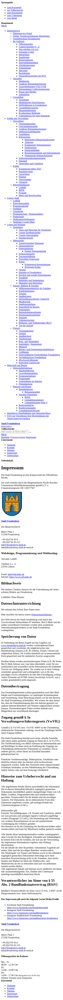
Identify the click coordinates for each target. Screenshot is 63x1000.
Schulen (22, 293)
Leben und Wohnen (16, 224)
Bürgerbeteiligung (21, 185)
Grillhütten (24, 352)
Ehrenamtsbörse (26, 246)
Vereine (22, 270)
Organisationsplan (27, 123)
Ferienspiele (24, 309)
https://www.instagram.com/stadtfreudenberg (27, 913)
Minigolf (23, 347)
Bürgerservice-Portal (22, 33)
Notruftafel (24, 100)
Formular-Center (26, 52)
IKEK (21, 190)
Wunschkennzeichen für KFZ (32, 76)
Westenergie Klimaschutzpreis (38, 155)
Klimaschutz (24, 137)
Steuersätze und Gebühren (31, 163)
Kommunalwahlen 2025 (30, 169)
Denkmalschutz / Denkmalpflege (28, 214)
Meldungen (24, 81)
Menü (4, 25)
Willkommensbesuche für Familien (35, 288)
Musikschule (24, 301)
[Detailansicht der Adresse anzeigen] (12, 515)
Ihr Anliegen (18, 41)
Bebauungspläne (32, 392)
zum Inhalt (12, 18)
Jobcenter (23, 70)
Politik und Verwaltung (17, 118)
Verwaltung (18, 121)
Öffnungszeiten (26, 44)
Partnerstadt (18, 216)
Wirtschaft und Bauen (17, 365)
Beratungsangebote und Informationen (42, 153)
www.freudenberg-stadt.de (13, 645)
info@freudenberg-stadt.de (13, 545)
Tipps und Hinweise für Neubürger (35, 230)
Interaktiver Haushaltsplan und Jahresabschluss (28, 413)
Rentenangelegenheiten (29, 315)
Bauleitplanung (26, 389)
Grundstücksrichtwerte (29, 410)
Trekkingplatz (25, 339)
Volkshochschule (26, 320)
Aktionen (29, 142)
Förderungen (30, 147)
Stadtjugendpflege (27, 304)
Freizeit (16, 328)
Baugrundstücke (26, 405)
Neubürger (18, 227)
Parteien (22, 177)
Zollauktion (24, 94)
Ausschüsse (24, 174)
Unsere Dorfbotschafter (29, 232)
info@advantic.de (16, 574)
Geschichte (18, 211)
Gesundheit (18, 97)
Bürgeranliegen (26, 60)
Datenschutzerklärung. (41, 614)
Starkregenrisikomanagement (32, 158)
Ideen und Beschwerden (30, 195)
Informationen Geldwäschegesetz (34, 89)
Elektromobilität (32, 150)
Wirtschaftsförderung (22, 368)
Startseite (5, 437)
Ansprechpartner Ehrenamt (31, 243)
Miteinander (18, 240)
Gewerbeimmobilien (28, 373)
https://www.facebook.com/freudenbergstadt (27, 907)
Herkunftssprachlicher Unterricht (34, 299)
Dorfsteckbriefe (26, 238)
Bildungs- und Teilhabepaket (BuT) (35, 323)
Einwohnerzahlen (21, 203)
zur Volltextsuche (15, 10)
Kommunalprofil (20, 206)
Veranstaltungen (26, 331)
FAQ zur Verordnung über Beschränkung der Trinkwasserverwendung (28, 417)
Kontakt (11, 447)
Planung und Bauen (22, 386)
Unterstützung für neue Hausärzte (34, 115)
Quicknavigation (17, 437)
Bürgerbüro (24, 54)
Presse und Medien (27, 92)
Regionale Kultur (33, 267)
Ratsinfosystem (26, 171)
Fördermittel (24, 378)
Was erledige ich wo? (29, 49)
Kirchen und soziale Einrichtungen (35, 275)
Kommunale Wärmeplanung (38, 145)
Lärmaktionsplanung (34, 400)
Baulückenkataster (27, 408)
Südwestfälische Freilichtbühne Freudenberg (39, 354)
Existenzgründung (27, 376)
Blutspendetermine (27, 110)
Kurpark (23, 193)
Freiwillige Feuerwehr (29, 259)
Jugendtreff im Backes (29, 307)
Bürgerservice (13, 31)
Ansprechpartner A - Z (29, 46)
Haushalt (23, 161)
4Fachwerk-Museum (28, 360)
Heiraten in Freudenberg (30, 272)
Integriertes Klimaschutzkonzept (39, 139)
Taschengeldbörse (27, 256)
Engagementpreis (27, 254)
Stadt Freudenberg (10, 521)
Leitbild (22, 187)
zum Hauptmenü (14, 13)
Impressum (31, 437)
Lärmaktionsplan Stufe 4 (36, 402)
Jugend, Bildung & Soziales (26, 285)
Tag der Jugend (26, 325)
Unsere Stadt (13, 198)
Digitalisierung (25, 384)
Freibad (22, 333)
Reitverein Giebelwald (29, 362)
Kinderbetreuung (26, 291)
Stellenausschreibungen (29, 131)
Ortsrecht (23, 182)
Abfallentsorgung (27, 65)
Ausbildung (24, 134)
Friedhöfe (23, 277)
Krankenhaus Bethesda (29, 113)
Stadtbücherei (25, 296)
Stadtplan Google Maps (24, 222)
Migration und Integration (30, 283)
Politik (16, 166)
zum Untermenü (14, 15)
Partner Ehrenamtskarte (35, 251)
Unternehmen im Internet (30, 381)
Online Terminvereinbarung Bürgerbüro (31, 36)
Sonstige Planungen (28, 394)
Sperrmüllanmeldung (28, 62)
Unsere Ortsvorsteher (28, 235)
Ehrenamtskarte (26, 248)
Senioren (23, 317)
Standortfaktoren (26, 370)
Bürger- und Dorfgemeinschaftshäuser (36, 349)
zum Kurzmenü (14, 7)
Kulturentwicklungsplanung (37, 264)
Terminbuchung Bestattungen (26, 38)
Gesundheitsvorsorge (28, 108)
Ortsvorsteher (25, 179)
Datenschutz (12, 455)
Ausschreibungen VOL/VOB (32, 86)
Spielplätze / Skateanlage (30, 344)
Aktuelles (17, 78)
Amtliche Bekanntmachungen (32, 84)
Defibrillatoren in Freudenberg (33, 105)
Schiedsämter (25, 68)
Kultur (22, 262)
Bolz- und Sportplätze (29, 341)
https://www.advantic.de (20, 577)
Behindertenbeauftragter (30, 312)
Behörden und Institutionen (31, 280)
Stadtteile (17, 208)
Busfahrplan (24, 73)
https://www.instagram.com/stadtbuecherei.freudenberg (32, 918)
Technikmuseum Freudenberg (32, 357)
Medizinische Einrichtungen (32, 102)
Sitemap (11, 450)
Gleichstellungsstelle (28, 126)
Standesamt (24, 57)
